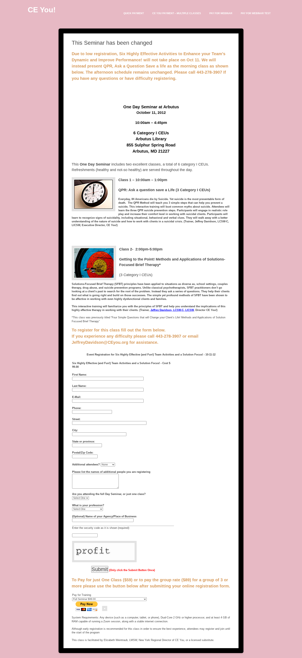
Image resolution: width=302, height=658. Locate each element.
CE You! (42, 10)
